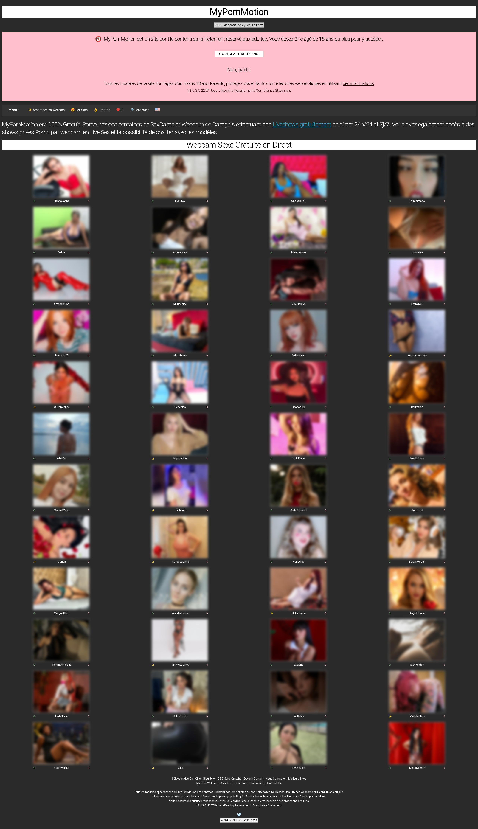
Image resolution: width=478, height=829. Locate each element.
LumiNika (417, 252)
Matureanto (298, 252)
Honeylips (299, 561)
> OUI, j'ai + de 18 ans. (239, 54)
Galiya (61, 252)
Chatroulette (274, 783)
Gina (180, 767)
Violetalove (298, 304)
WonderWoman (417, 355)
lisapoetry (299, 407)
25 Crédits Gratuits (229, 778)
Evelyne (298, 664)
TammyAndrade (61, 664)
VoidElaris (299, 458)
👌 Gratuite (102, 110)
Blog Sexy (209, 778)
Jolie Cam (241, 783)
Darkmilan (417, 407)
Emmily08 (417, 304)
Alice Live (226, 783)
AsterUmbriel (299, 510)
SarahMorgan (417, 561)
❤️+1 (120, 110)
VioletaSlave (417, 716)
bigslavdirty (180, 458)
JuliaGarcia (299, 613)
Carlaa (62, 561)
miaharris (180, 510)
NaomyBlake (61, 767)
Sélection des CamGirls (186, 778)
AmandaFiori (61, 304)
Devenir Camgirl (253, 778)
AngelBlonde (417, 613)
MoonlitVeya (61, 510)
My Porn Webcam (207, 783)
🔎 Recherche (139, 110)
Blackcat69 (417, 664)
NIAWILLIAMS (180, 664)
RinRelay (299, 716)
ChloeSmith (180, 716)
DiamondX (61, 355)
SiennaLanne (61, 201)
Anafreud (417, 510)
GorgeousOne (180, 561)
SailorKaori (298, 355)
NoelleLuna (417, 458)
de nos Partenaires (258, 792)
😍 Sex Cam (79, 110)
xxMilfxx (61, 458)
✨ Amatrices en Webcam (46, 110)
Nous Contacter (276, 778)
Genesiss (180, 407)
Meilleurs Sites (297, 778)
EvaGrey (180, 201)
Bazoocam (256, 783)
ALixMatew (180, 355)
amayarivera (180, 252)
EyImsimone (417, 201)
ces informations (358, 83)
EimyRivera (298, 767)
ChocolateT (298, 201)
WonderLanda (180, 613)
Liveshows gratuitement (302, 124)
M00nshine (180, 304)
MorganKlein (61, 613)
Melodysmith (417, 767)
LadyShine (61, 716)
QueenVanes (62, 407)
